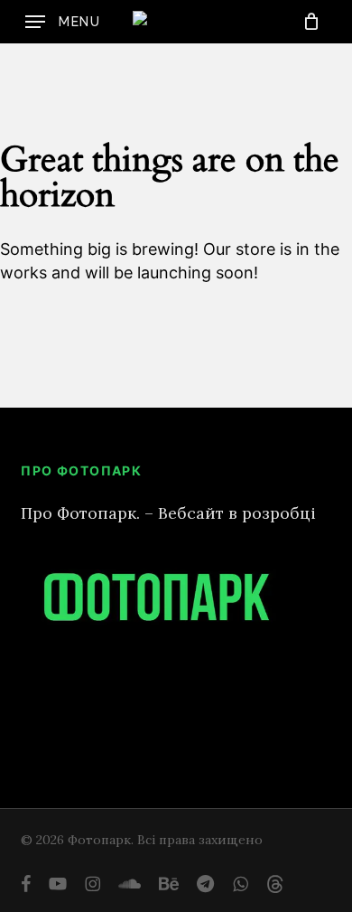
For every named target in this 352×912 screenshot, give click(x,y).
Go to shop (280, 465)
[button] (62, 22)
